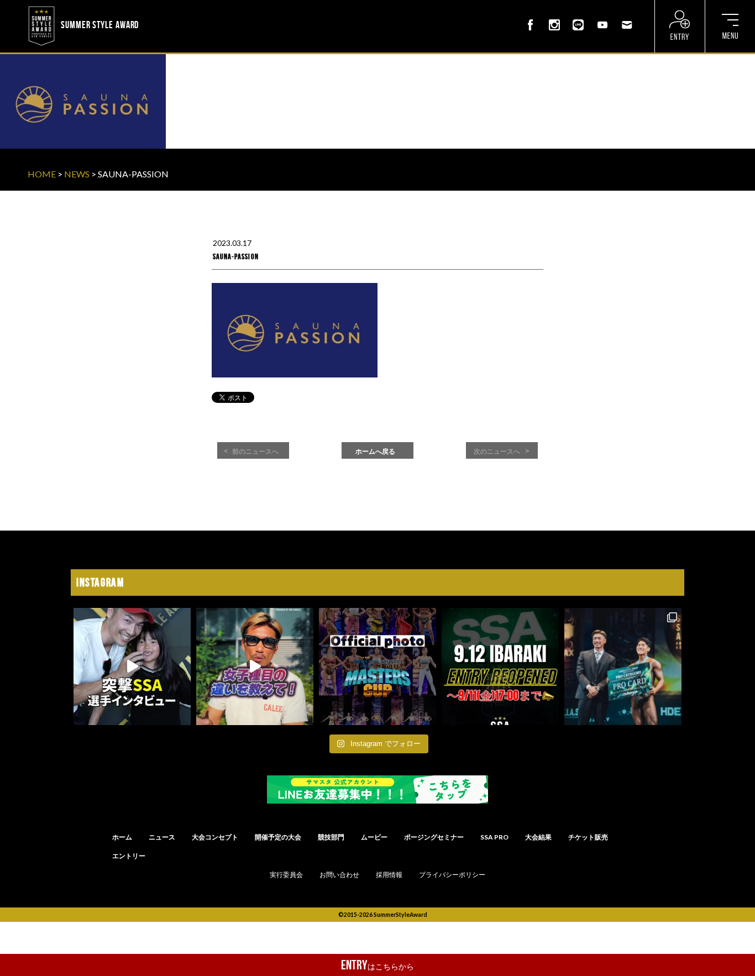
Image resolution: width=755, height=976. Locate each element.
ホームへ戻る (375, 451)
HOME (42, 174)
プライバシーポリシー (452, 875)
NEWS (77, 174)
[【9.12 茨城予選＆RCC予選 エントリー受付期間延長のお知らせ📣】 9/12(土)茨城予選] (500, 666)
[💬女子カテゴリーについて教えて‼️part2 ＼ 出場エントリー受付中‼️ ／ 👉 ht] (254, 666)
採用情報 (389, 875)
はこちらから (377, 965)
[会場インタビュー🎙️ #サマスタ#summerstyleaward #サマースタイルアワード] (132, 666)
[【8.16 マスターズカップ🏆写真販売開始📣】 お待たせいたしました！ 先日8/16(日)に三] (377, 666)
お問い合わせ (339, 875)
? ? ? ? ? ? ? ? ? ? (171, 7)
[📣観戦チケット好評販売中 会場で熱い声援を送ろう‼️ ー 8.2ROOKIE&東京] (622, 666)
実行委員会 (286, 875)
